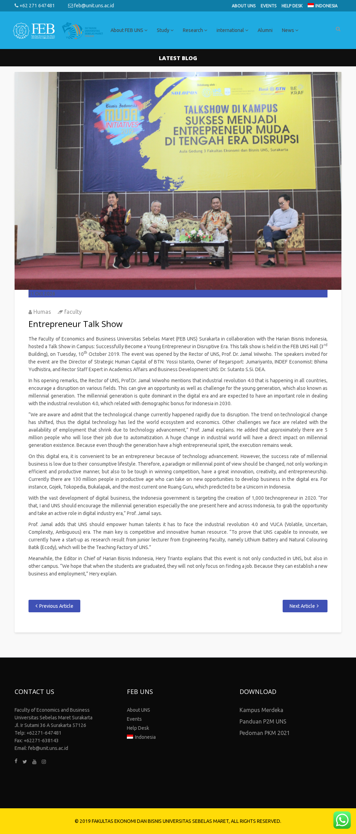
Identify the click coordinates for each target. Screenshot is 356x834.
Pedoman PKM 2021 (265, 733)
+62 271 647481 (36, 5)
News (288, 30)
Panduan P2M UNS (263, 721)
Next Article (302, 606)
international (231, 30)
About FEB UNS (127, 30)
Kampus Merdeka (261, 710)
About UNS (244, 5)
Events (268, 5)
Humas (42, 312)
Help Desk (292, 5)
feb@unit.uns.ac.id (93, 5)
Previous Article (56, 606)
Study (163, 30)
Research (193, 30)
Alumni (265, 30)
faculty (73, 312)
